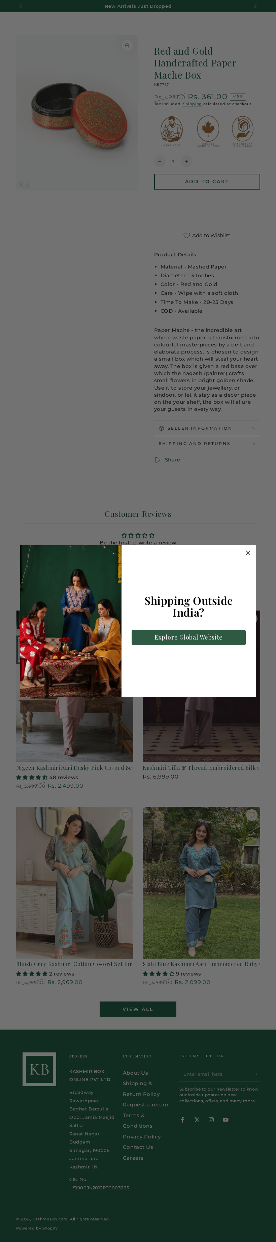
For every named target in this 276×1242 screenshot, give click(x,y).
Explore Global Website (188, 637)
